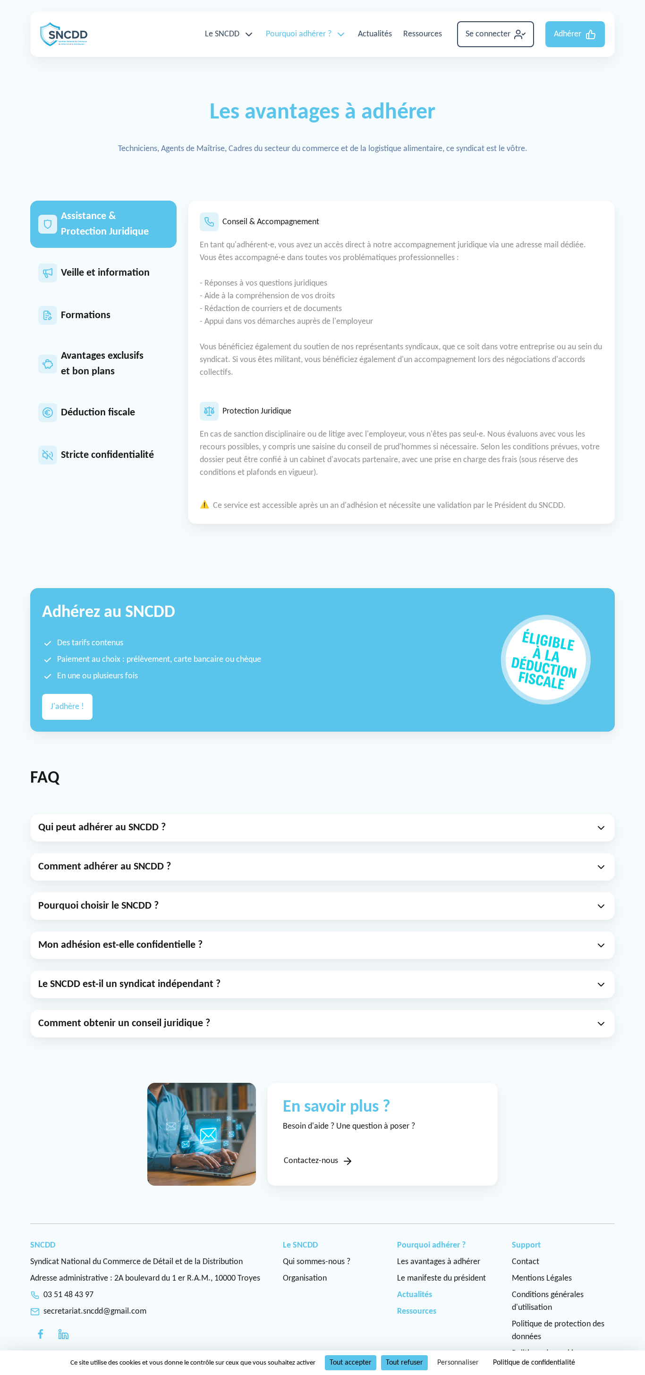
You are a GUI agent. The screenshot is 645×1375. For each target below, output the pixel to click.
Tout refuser (404, 1363)
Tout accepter (351, 1363)
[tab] (103, 224)
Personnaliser (458, 1363)
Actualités (375, 34)
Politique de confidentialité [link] (534, 1363)
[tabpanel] (401, 362)
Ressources (422, 34)
